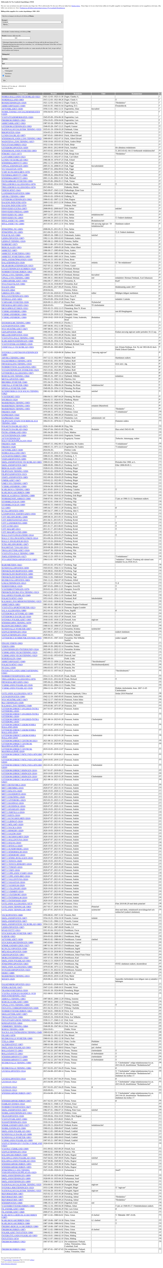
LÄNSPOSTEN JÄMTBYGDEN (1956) (19, 514)
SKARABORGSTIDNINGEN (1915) (17, 266)
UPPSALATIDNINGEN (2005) (15, 166)
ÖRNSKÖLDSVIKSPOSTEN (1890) (17, 571)
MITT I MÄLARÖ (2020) (12, 824)
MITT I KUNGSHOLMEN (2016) (16, 818)
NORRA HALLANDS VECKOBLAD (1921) (21, 97)
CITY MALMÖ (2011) (11, 529)
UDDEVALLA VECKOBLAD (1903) (18, 347)
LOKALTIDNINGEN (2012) (14, 583)
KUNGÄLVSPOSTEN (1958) (14, 948)
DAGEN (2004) (8, 287)
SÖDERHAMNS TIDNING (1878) (16, 623)
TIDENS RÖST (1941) (11, 190)
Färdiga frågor (76, 6)
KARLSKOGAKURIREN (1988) (16, 492)
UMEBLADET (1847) (11, 480)
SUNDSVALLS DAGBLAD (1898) (17, 1134)
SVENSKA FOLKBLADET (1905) (16, 620)
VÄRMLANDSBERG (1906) (14, 311)
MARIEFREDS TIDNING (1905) (16, 403)
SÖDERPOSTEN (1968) (12, 1203)
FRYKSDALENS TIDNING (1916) (17, 364)
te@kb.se (32, 1260)
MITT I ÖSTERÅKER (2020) (14, 901)
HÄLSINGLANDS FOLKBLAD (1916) (19, 1158)
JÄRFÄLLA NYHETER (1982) (15, 385)
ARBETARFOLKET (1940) (13, 106)
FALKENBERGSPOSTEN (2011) (16, 984)
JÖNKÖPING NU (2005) (12, 229)
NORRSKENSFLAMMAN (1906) (16, 499)
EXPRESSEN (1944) (10, 415)
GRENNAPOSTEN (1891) (13, 955)
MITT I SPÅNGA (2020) (12, 846)
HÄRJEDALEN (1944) (11, 658)
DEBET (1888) (8, 973)
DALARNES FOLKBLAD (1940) (16, 595)
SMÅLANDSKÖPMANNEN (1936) (17, 259)
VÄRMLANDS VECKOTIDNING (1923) (19, 652)
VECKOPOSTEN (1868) (12, 915)
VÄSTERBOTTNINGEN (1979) (15, 589)
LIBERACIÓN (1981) (11, 293)
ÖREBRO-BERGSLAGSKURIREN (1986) (20, 1226)
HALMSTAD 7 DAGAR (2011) (15, 547)
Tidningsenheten (15, 1260)
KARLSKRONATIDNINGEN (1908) (17, 341)
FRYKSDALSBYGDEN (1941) (15, 305)
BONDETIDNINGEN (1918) (14, 103)
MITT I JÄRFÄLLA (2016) (13, 812)
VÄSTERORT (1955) (11, 397)
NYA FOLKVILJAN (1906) (13, 284)
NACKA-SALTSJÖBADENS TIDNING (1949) (22, 1032)
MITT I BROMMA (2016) (13, 788)
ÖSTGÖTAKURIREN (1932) (14, 145)
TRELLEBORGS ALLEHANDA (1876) (19, 184)
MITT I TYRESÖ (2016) (12, 867)
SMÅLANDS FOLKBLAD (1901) (16, 961)
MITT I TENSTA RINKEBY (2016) (17, 864)
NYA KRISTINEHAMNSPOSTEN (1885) (19, 559)
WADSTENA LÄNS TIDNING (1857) (18, 141)
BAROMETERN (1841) (12, 565)
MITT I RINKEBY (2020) (12, 830)
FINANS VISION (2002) (12, 643)
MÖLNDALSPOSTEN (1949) (14, 952)
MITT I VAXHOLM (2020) (13, 885)
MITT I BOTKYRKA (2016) (14, 785)
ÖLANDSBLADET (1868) (13, 1209)
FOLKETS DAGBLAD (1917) (15, 426)
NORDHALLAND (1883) (13, 100)
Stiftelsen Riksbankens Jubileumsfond (9, 1263)
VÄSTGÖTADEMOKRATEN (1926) (17, 117)
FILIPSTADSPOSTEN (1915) (14, 474)
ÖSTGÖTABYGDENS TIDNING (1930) (19, 1020)
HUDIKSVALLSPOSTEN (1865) (16, 580)
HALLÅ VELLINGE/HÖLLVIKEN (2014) (20, 538)
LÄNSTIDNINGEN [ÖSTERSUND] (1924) (20, 649)
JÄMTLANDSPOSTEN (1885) (15, 477)
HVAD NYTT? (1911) (11, 930)
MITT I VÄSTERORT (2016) (14, 894)
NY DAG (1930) (9, 668)
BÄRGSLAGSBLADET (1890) (15, 1002)
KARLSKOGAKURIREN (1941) (16, 1220)
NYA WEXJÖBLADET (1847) (15, 329)
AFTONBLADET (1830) (12, 109)
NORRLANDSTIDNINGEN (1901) (17, 1113)
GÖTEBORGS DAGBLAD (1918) (16, 617)
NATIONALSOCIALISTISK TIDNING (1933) (21, 129)
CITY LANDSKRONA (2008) (14, 523)
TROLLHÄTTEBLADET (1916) (16, 550)
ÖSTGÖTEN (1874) (10, 1239)
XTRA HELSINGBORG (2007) (15, 544)
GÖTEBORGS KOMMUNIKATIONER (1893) (22, 638)
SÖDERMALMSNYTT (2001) (15, 163)
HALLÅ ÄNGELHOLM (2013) (15, 541)
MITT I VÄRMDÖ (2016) (13, 891)
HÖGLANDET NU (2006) (13, 221)
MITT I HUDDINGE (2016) (13, 806)
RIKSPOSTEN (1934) (11, 132)
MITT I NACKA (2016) (12, 827)
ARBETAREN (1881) (11, 604)
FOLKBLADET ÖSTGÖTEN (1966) (17, 1232)
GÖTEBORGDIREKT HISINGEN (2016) (19, 770)
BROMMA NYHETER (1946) (14, 382)
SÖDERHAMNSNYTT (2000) (15, 1057)
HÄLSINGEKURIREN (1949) (14, 1155)
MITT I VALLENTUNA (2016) (15, 879)
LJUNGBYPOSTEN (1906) (13, 326)
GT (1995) (6, 508)
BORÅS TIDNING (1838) (13, 1029)
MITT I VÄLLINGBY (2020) (14, 888)
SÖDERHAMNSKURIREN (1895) (16, 1164)
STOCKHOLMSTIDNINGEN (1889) (17, 942)
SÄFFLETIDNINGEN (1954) (14, 632)
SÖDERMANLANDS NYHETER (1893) (19, 151)
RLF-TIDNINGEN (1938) (13, 703)
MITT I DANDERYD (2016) (14, 794)
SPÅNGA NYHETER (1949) (14, 388)
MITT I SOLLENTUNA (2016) (15, 840)
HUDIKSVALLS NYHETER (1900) (17, 1038)
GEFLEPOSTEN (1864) (12, 332)
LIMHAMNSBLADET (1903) (14, 281)
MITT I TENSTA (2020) (12, 861)
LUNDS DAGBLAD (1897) (13, 135)
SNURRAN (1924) (10, 400)
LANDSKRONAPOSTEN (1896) (16, 193)
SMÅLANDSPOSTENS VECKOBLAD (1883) (22, 462)
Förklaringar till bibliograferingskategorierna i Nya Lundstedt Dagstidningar (42, 8)
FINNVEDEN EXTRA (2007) (14, 208)
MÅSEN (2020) (8, 979)
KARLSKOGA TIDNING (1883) (16, 489)
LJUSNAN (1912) (9, 1082)
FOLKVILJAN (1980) (11, 235)
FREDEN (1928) (9, 412)
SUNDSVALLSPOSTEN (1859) (15, 568)
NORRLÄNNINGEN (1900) (14, 1128)
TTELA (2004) (8, 1041)
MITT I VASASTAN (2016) (13, 882)
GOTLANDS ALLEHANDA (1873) (17, 693)
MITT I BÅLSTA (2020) (12, 791)
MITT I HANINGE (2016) (13, 803)
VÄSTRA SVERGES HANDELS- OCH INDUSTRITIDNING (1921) (19, 994)
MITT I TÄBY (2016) (11, 870)
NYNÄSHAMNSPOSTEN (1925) (16, 970)
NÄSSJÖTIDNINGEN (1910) (14, 1122)
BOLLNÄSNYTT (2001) (12, 1050)
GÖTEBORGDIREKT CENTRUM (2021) (19, 741)
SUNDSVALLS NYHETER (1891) (16, 1137)
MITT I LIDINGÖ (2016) (12, 821)
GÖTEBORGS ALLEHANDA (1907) (17, 373)
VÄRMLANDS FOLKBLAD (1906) (17, 1140)
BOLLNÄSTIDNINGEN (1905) (15, 296)
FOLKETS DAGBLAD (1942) (15, 429)
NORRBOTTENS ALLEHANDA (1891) (19, 367)
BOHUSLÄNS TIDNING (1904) (15, 376)
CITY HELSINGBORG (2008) (15, 517)
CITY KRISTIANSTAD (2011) (15, 520)
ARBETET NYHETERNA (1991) (16, 253)
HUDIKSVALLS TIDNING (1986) (16, 1063)
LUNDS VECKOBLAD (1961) (15, 160)
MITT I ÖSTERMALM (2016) (14, 897)
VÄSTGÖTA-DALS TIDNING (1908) (18, 338)
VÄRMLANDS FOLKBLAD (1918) (17, 685)
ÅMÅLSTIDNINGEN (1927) (14, 556)
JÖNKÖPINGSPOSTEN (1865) (15, 964)
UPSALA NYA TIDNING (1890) (16, 275)
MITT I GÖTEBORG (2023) (14, 800)
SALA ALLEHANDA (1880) (14, 610)
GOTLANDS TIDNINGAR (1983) (16, 907)
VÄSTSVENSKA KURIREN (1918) (17, 344)
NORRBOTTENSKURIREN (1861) (17, 272)
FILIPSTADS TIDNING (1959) (15, 471)
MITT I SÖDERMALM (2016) (15, 852)
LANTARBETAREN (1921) (14, 157)
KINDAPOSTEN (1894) (12, 1023)
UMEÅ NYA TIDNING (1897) (15, 483)
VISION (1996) (8, 646)
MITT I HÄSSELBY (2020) (13, 809)
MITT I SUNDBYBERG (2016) (15, 849)
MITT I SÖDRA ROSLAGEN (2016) (17, 858)
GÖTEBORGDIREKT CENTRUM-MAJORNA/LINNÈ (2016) (17, 745)
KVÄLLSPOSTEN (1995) (13, 511)
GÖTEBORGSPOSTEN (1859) (15, 148)
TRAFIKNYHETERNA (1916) (15, 990)
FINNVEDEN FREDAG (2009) (15, 212)
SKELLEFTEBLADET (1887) (14, 1014)
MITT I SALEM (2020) (11, 834)
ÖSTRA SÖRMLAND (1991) (14, 432)
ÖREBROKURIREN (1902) (13, 120)
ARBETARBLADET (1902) (14, 123)
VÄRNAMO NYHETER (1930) (15, 302)
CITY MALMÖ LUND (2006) (14, 532)
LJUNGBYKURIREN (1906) (14, 456)
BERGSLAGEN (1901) (12, 247)
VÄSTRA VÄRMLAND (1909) (15, 1149)
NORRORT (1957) (10, 244)
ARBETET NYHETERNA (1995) (16, 256)
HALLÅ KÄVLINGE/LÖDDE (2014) (18, 535)
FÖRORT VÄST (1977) (12, 154)
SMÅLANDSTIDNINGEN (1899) (16, 1175)
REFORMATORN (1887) (12, 1194)
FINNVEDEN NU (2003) (12, 215)
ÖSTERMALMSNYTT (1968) (14, 175)
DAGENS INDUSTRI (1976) (14, 202)
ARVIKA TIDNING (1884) (13, 196)
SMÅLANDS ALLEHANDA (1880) (17, 967)
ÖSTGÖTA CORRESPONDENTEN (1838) (20, 1008)
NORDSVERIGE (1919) (12, 586)
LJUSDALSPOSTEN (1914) (14, 1071)
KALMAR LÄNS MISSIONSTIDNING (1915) (21, 601)
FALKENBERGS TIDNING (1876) (17, 361)
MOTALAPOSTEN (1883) (13, 379)
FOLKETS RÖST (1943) (12, 598)
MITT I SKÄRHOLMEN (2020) (15, 837)
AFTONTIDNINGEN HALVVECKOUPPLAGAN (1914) (17, 439)
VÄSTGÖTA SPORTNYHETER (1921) (18, 607)
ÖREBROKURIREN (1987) (13, 1229)
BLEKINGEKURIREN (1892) (14, 626)
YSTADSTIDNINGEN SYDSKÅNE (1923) (20, 370)
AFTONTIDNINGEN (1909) (14, 435)
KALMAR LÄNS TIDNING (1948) (17, 706)
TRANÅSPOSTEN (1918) (13, 1116)
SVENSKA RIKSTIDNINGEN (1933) (18, 1188)
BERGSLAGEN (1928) (12, 468)
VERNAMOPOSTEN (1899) (14, 459)
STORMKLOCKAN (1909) (13, 502)
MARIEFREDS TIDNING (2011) (16, 976)
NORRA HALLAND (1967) (14, 453)
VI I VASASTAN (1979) (12, 169)
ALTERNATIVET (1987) (12, 1044)
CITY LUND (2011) (10, 526)
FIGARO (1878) (8, 1035)
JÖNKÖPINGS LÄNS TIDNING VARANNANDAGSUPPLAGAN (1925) (19, 1171)
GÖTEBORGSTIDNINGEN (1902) (17, 126)
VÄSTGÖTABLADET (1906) (14, 1119)
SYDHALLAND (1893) (12, 299)
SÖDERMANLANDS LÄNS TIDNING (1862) (22, 138)
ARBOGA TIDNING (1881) (14, 999)
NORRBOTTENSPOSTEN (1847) (16, 676)
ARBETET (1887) (9, 250)
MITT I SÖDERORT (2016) (13, 855)
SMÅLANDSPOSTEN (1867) (14, 465)
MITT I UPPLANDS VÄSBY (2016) (17, 873)
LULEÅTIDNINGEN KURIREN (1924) (19, 269)
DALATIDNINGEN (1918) (13, 263)
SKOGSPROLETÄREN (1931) (15, 308)
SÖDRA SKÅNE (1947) (12, 987)
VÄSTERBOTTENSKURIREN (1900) (18, 1206)
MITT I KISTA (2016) (11, 815)
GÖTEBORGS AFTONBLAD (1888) (17, 613)
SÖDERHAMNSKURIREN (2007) (16, 1093)
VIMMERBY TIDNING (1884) (15, 1026)
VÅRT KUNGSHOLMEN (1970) (16, 172)
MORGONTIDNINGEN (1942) (15, 958)
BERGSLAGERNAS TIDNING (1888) (18, 495)
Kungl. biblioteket (8, 1260)
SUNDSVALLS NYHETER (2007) (16, 629)
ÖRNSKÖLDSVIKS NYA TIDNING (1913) (20, 592)
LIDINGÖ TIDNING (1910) (13, 241)
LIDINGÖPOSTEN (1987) (13, 238)
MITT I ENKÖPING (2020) (13, 797)
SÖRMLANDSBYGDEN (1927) (15, 945)
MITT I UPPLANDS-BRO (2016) (16, 876)
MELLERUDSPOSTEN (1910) (15, 335)
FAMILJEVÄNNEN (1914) (13, 1104)
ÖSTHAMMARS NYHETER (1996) (17, 181)
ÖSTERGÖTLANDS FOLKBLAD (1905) (19, 1236)
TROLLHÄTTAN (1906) (12, 1017)
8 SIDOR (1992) (8, 936)
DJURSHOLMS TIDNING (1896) (16, 323)
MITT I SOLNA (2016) (11, 843)
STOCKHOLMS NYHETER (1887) (17, 933)
